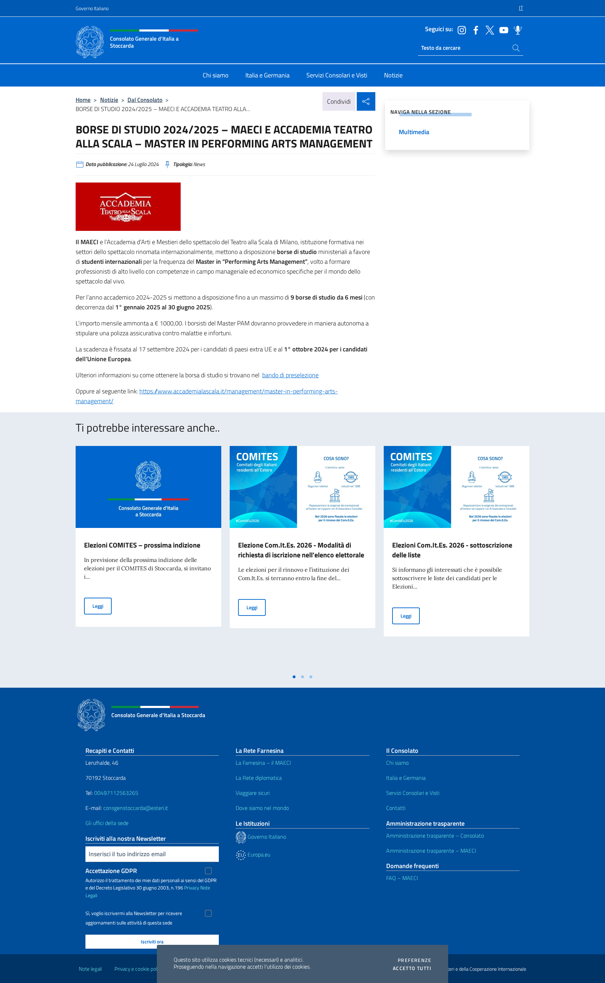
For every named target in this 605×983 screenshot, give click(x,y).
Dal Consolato (144, 99)
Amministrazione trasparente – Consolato (435, 835)
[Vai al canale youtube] (502, 29)
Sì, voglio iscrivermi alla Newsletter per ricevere (133, 913)
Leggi (102, 606)
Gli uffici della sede (106, 823)
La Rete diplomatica (259, 778)
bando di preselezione (290, 375)
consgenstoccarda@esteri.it (135, 808)
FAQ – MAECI (402, 878)
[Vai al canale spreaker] (516, 29)
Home (83, 99)
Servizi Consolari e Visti (412, 793)
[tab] (294, 676)
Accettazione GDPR (111, 870)
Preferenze (414, 960)
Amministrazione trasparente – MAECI (431, 850)
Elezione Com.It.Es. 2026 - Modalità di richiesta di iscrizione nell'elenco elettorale (301, 549)
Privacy (191, 887)
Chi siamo (397, 762)
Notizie (109, 99)
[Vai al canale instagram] (460, 29)
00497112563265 (116, 793)
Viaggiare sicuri (253, 793)
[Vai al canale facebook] (474, 29)
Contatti (395, 808)
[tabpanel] (148, 558)
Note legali (90, 969)
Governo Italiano (92, 8)
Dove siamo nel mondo (262, 808)
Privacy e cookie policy (138, 969)
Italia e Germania (406, 778)
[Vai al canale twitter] (488, 29)
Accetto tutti (412, 968)
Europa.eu (258, 854)
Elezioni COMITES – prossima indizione (142, 544)
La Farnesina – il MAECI (263, 762)
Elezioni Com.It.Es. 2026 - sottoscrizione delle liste (452, 549)
